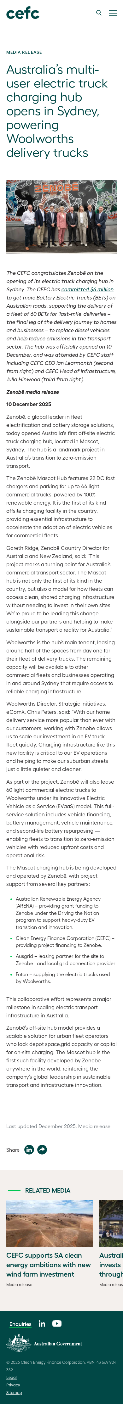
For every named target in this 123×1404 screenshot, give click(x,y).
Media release (24, 51)
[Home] (19, 13)
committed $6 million (87, 289)
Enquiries (20, 1324)
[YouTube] (57, 1323)
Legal (11, 1377)
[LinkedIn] (42, 1323)
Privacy (13, 1384)
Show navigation (112, 13)
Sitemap (14, 1392)
